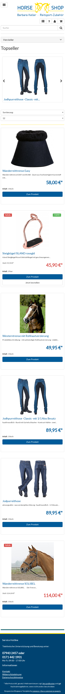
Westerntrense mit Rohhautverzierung (25, 336)
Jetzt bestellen (32, 282)
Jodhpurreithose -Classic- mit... (22, 99)
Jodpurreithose (11, 501)
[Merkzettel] (43, 21)
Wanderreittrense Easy (16, 170)
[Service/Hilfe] (49, 21)
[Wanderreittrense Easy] (32, 148)
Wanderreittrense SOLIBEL (18, 583)
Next (61, 81)
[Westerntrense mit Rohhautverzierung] (32, 314)
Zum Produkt (32, 194)
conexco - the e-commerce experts (46, 691)
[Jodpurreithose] (32, 479)
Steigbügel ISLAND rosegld (18, 253)
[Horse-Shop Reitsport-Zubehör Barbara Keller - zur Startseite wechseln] (40, 9)
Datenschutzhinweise (12, 677)
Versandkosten (48, 683)
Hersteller (8, 39)
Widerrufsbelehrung (11, 674)
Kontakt (6, 671)
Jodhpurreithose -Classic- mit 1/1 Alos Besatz (29, 418)
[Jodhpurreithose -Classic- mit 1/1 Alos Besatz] (32, 76)
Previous (3, 81)
